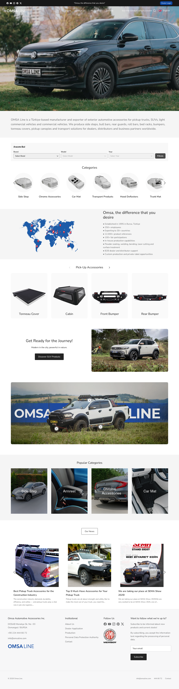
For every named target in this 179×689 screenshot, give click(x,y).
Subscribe (138, 657)
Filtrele (160, 156)
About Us (80, 10)
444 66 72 (158, 678)
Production (96, 10)
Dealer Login (166, 3)
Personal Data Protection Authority (81, 637)
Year (110, 152)
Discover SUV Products (49, 356)
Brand (15, 152)
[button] (164, 182)
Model (63, 152)
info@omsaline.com (143, 678)
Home (68, 10)
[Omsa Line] (16, 10)
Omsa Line (18, 678)
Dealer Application (74, 628)
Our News (89, 531)
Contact (109, 10)
